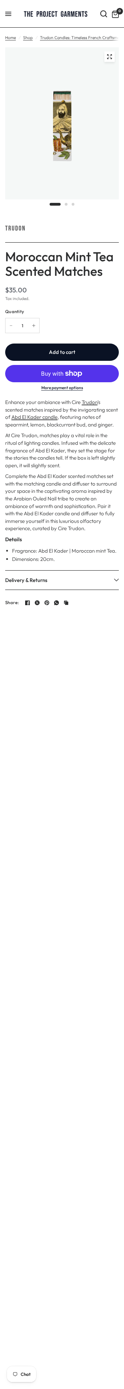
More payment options (62, 388)
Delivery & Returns (26, 580)
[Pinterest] (47, 603)
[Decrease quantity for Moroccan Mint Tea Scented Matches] (11, 325)
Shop (28, 37)
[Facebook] (27, 603)
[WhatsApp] (56, 603)
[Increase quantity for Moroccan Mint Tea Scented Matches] (33, 325)
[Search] (104, 14)
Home (10, 37)
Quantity (14, 311)
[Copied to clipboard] (66, 603)
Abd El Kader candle (34, 417)
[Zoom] (109, 56)
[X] (37, 603)
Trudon (15, 228)
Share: (12, 602)
